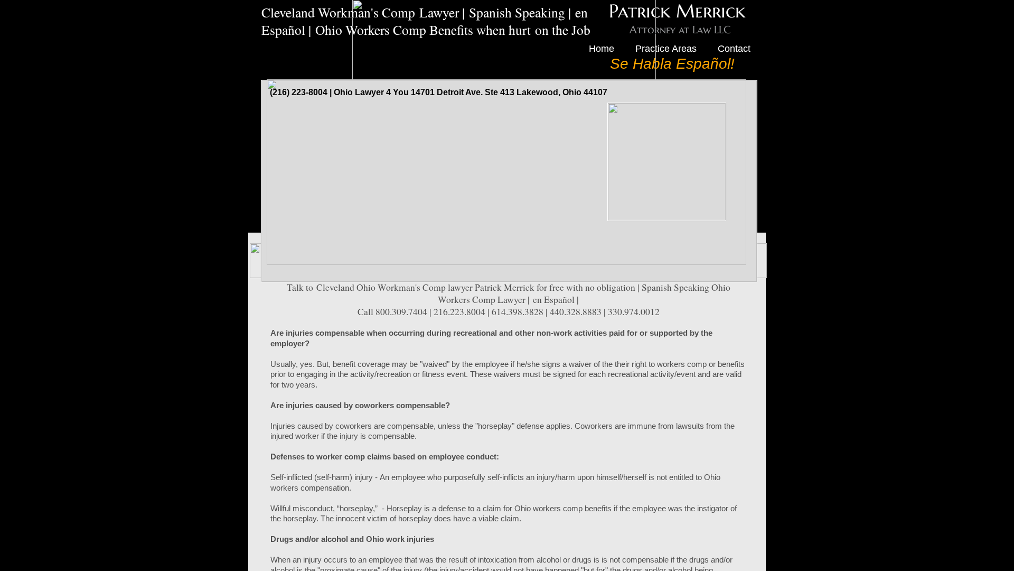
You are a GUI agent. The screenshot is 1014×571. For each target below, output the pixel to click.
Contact (734, 48)
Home (601, 48)
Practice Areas (666, 48)
